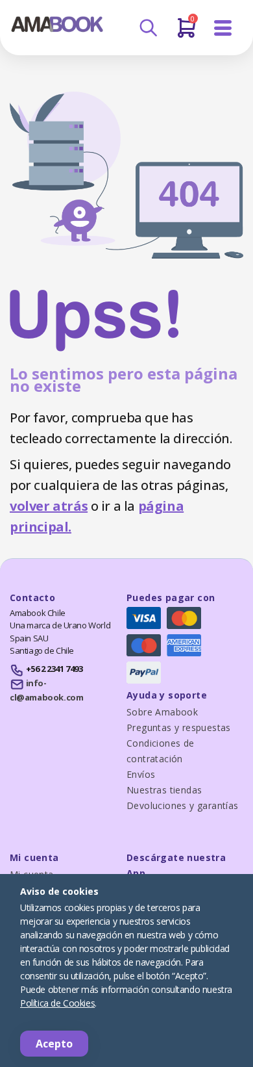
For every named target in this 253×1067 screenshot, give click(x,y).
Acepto (54, 1043)
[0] (187, 33)
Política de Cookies (57, 1003)
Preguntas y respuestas (178, 727)
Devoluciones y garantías (182, 805)
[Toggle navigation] (223, 28)
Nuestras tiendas (164, 790)
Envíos (140, 774)
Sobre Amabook (162, 712)
